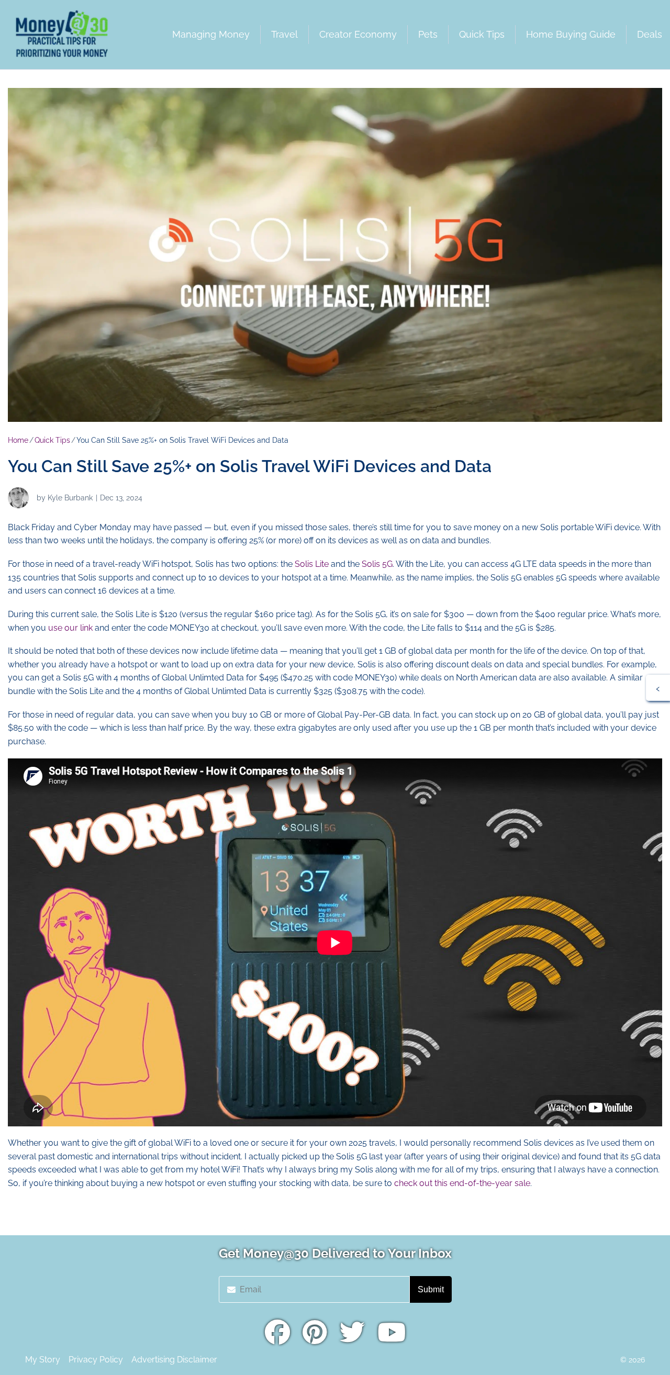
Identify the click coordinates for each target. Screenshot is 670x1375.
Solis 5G (377, 564)
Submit (431, 1289)
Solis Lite (312, 564)
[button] (658, 688)
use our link (71, 628)
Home (18, 440)
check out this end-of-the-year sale (462, 1183)
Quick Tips (52, 440)
